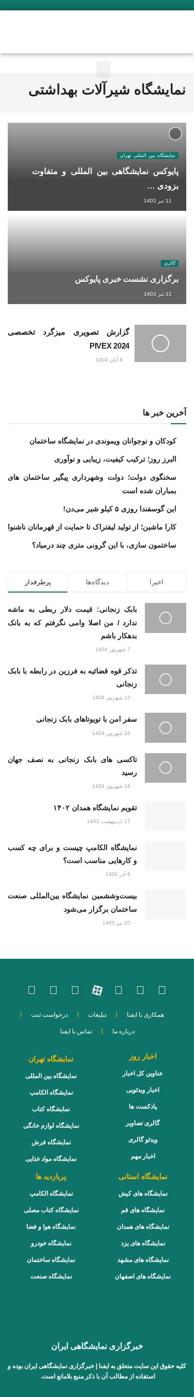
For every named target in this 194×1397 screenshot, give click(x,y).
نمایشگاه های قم (143, 1210)
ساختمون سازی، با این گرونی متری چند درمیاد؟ (104, 545)
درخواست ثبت (49, 1014)
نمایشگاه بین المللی (51, 1075)
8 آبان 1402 (110, 360)
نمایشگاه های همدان (143, 1226)
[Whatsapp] (140, 990)
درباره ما (123, 1031)
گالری (169, 263)
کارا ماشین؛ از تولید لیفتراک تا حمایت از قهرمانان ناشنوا (92, 527)
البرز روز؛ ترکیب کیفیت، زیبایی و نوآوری (115, 459)
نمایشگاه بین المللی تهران (147, 155)
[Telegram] (75, 990)
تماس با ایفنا (76, 1031)
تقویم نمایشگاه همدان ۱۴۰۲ (95, 807)
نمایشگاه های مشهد (143, 1259)
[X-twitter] (32, 990)
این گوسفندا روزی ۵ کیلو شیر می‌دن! (119, 509)
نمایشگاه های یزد (143, 1243)
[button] (48, 30)
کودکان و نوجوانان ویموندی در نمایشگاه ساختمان (102, 441)
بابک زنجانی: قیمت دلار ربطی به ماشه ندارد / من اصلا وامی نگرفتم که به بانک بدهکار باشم (72, 622)
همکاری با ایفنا (145, 1014)
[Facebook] (53, 990)
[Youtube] (119, 990)
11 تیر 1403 (158, 201)
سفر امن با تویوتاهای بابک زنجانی (86, 719)
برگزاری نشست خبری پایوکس (126, 279)
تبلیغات (97, 1014)
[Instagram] (162, 990)
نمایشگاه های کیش (143, 1193)
